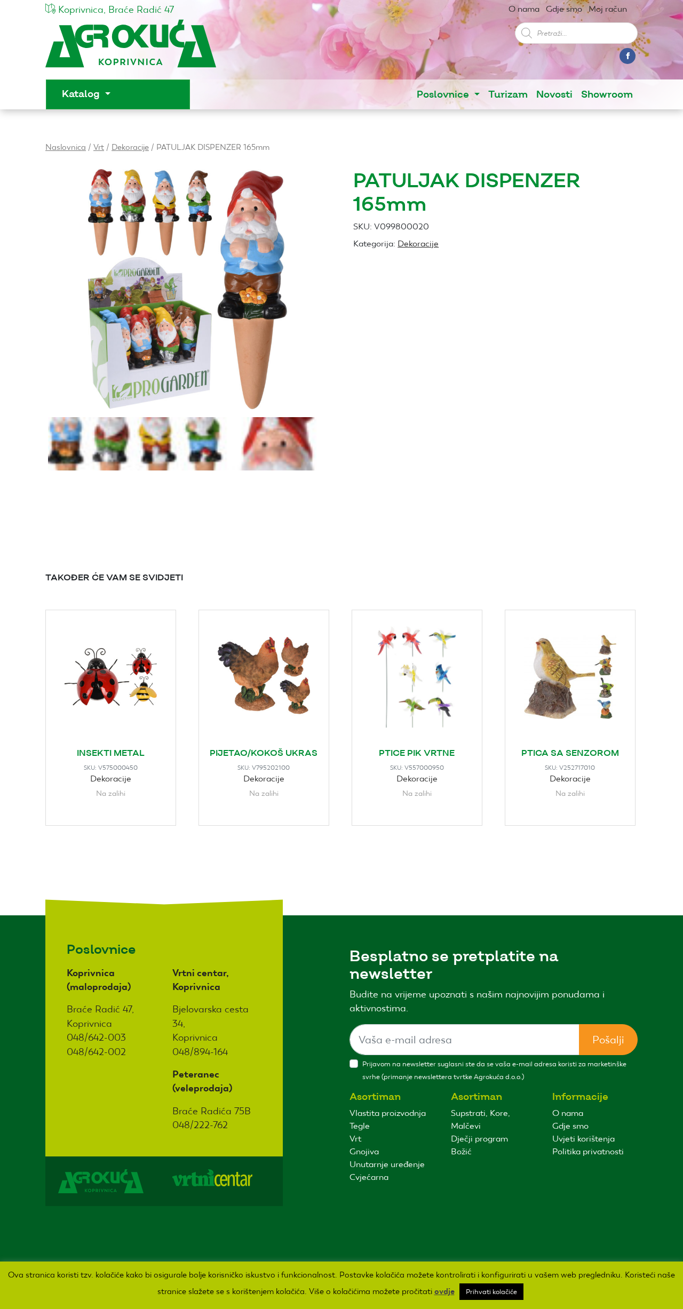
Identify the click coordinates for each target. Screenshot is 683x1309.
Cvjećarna (369, 1177)
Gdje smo (564, 8)
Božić (461, 1151)
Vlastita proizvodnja (388, 1113)
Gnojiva (364, 1151)
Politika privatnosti (588, 1151)
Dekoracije (130, 147)
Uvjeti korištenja (583, 1138)
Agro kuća (130, 48)
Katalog (82, 94)
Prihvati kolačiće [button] (491, 1291)
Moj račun (608, 8)
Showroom (607, 95)
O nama (524, 8)
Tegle (360, 1125)
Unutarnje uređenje (387, 1164)
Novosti (554, 95)
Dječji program (479, 1138)
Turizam (508, 95)
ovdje (444, 1291)
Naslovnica (65, 147)
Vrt (98, 147)
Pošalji (608, 1040)
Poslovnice (444, 95)
